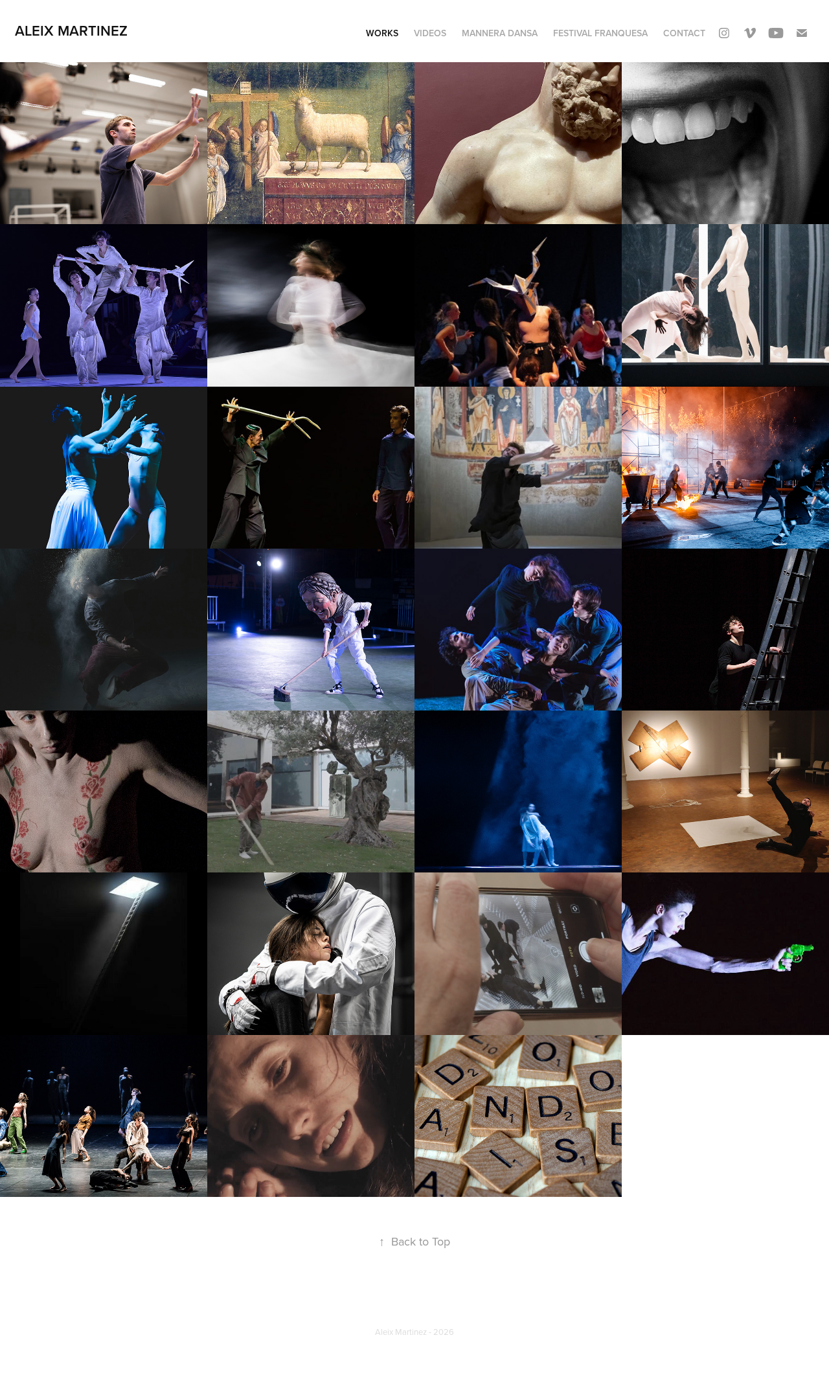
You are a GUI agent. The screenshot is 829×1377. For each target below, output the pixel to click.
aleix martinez (71, 30)
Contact (684, 33)
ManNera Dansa (500, 33)
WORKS (382, 33)
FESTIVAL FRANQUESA (600, 33)
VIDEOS (430, 33)
